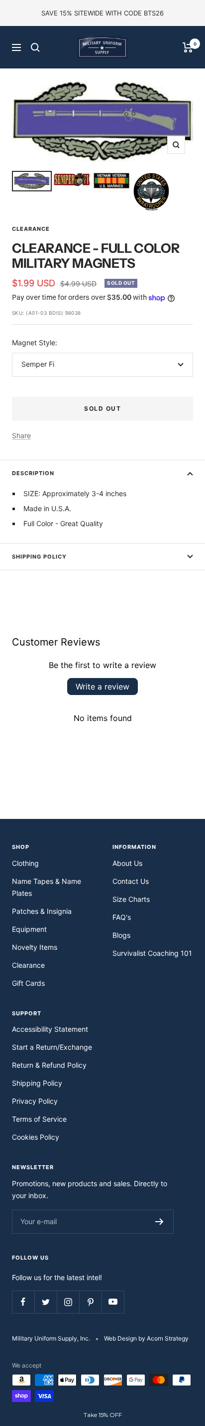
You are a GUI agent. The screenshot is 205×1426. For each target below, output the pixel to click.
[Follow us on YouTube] (113, 1302)
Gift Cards (28, 983)
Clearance (31, 228)
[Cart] (188, 47)
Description (33, 473)
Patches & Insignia (42, 911)
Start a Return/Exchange (52, 1047)
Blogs (121, 935)
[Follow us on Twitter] (45, 1302)
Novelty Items (34, 947)
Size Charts (131, 899)
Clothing (25, 863)
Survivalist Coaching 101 (152, 953)
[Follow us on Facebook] (23, 1302)
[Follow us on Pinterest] (90, 1302)
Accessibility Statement (50, 1029)
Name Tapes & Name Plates (46, 887)
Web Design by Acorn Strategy (146, 1338)
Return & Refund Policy (49, 1065)
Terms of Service (39, 1119)
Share (21, 435)
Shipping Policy (39, 556)
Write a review (102, 687)
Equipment (29, 929)
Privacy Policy (35, 1101)
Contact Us (130, 881)
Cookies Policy (35, 1137)
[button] (102, 1415)
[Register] (159, 1221)
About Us (127, 863)
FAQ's (121, 917)
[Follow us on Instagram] (68, 1302)
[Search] (35, 47)
